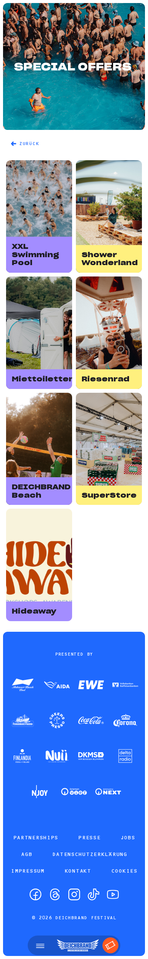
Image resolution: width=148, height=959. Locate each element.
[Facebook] (35, 894)
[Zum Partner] (23, 685)
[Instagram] (74, 894)
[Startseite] (78, 945)
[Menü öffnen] (40, 945)
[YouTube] (113, 894)
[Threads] (55, 894)
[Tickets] (110, 945)
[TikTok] (93, 894)
